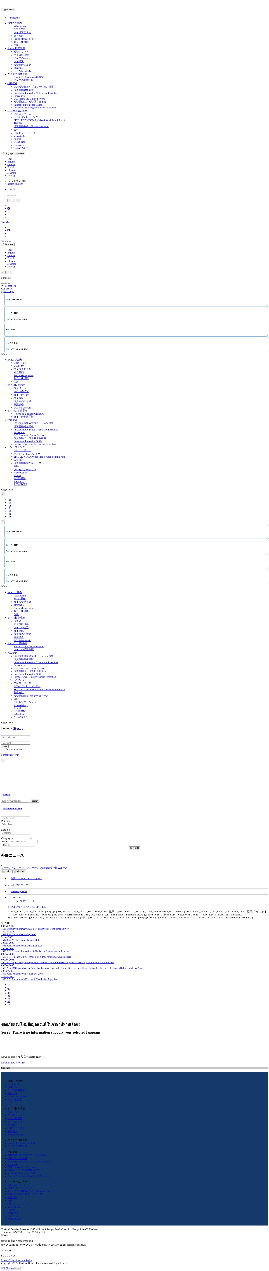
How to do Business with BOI (29, 77)
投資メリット (21, 51)
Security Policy (24, 1260)
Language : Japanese (14, 153)
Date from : (6, 821)
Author (4, 841)
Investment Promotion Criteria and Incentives (36, 93)
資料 (16, 129)
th (10, 499)
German (11, 164)
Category (5, 838)
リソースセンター (17, 110)
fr (10, 508)
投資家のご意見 (22, 64)
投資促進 (12, 83)
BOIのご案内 (14, 23)
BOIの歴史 (20, 29)
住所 (16, 45)
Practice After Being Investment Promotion (35, 107)
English (11, 161)
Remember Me (14, 749)
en (10, 502)
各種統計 (19, 123)
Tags (3, 844)
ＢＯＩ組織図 (21, 42)
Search (6, 794)
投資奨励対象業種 (24, 90)
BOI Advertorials (22, 71)
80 (8, 993)
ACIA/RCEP (20, 147)
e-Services (19, 145)
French (10, 167)
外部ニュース (27, 901)
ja (10, 513)
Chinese (11, 170)
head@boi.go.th (15, 183)
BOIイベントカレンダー (27, 117)
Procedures (19, 96)
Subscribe (15, 17)
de (10, 505)
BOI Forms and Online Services (29, 98)
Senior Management (23, 39)
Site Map (5, 222)
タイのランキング (17, 1115)
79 (8, 990)
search (35, 801)
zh (10, 511)
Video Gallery (21, 136)
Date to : (5, 829)
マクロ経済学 (21, 55)
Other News (46, 867)
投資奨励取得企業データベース (31, 126)
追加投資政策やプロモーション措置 (34, 86)
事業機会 (19, 68)
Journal (17, 139)
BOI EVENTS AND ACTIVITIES (28, 906)
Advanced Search (12, 808)
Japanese (11, 173)
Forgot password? (10, 754)
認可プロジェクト (21, 885)
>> (8, 1004)
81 (8, 995)
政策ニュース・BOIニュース (26, 878)
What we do (20, 26)
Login (4, 746)
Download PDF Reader (13, 1062)
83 (8, 1001)
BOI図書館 (20, 142)
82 (8, 998)
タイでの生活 (21, 58)
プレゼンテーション (25, 133)
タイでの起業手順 (17, 74)
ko (10, 516)
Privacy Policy (8, 1260)
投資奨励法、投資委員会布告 (30, 101)
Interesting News (19, 891)
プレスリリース (22, 113)
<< (8, 984)
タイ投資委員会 (22, 32)
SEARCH (134, 848)
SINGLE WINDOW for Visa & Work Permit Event (39, 120)
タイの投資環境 (16, 48)
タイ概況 (19, 61)
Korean (11, 175)
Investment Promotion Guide (28, 104)
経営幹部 (19, 35)
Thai (9, 159)
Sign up (18, 728)
